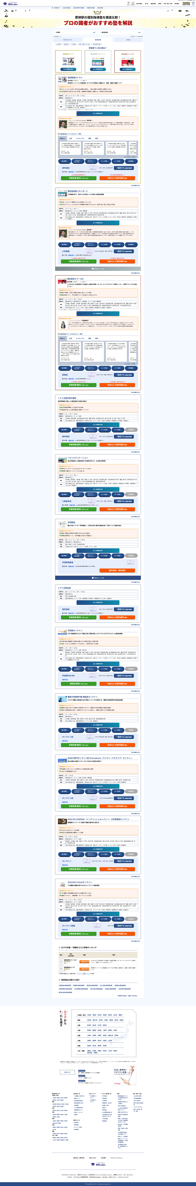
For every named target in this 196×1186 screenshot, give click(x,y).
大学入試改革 (137, 1100)
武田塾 (75, 1114)
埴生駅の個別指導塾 (92, 985)
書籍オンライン (118, 1175)
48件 (84, 281)
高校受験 (66, 44)
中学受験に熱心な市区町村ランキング (107, 1115)
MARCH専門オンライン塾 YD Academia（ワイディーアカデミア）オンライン (100, 758)
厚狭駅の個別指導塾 (78, 985)
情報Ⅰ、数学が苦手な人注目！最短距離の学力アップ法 (123, 1120)
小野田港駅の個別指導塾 (65, 989)
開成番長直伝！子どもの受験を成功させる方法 (123, 1097)
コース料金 (117, 161)
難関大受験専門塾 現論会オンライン (82, 696)
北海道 (89, 1015)
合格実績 (130, 161)
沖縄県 (95, 1052)
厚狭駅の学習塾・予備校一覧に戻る (127, 996)
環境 (96, 138)
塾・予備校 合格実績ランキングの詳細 (88, 1073)
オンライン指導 (78, 1127)
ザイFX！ (69, 1177)
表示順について (58, 36)
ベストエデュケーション (78, 457)
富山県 (94, 1025)
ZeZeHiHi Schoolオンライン (80, 882)
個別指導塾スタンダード (78, 191)
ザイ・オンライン (128, 1175)
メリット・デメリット (91, 161)
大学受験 (73, 44)
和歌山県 (110, 1035)
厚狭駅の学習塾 (91, 8)
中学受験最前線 (137, 1098)
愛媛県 (99, 1045)
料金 (70, 138)
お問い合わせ (92, 1158)
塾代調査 (177, 3)
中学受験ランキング (93, 1096)
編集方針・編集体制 (78, 1158)
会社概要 (103, 1158)
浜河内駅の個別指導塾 (124, 989)
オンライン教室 (68, 925)
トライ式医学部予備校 (67, 398)
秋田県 (110, 1015)
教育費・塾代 (105, 1105)
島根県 (94, 1040)
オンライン (66, 861)
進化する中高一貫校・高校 (138, 1110)
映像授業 (76, 1129)
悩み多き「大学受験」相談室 (123, 1125)
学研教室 (71, 522)
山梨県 (115, 1030)
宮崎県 (115, 1051)
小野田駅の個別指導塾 (65, 985)
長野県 (110, 1030)
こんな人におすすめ (77, 161)
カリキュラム (80, 138)
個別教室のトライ (75, 77)
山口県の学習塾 (66, 8)
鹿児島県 (89, 1052)
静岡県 (94, 1030)
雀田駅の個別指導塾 (120, 985)
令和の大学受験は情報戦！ (123, 1115)
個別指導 (76, 1122)
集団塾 (128, 40)
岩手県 (99, 1015)
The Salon (105, 1177)
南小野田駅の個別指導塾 (81, 989)
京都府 (99, 1035)
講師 (89, 138)
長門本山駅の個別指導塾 (65, 992)
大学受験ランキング (93, 1100)
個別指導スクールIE (75, 278)
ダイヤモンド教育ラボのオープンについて (90, 1083)
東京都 (89, 1020)
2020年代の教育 (137, 1096)
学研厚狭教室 (67, 562)
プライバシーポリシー (116, 1158)
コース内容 (104, 161)
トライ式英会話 (64, 587)
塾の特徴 (64, 161)
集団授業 (76, 1125)
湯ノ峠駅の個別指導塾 (106, 985)
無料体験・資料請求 (117, 570)
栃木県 (116, 1020)
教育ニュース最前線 (123, 1136)
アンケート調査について (83, 973)
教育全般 (104, 1110)
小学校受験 (105, 1118)
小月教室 (66, 251)
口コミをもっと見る (129, 157)
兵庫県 (94, 1035)
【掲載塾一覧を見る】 (79, 1096)
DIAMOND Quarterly (95, 1177)
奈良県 (105, 1035)
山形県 (115, 1015)
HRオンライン (113, 1177)
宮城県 (105, 1015)
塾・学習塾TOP (56, 8)
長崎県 (99, 1051)
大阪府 (89, 1035)
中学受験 (58, 44)
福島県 (120, 1015)
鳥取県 (89, 1040)
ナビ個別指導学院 (78, 1107)
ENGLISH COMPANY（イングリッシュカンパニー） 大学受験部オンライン (98, 819)
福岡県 (89, 1051)
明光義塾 (76, 1105)
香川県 (94, 1045)
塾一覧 (146, 3)
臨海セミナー (77, 1098)
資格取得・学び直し (107, 1103)
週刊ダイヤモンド (82, 1175)
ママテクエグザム (138, 1107)
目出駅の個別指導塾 (110, 989)
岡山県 (99, 1040)
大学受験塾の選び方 (107, 1112)
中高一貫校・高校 (168, 3)
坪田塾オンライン (75, 630)
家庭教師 (104, 1121)
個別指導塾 (153, 3)
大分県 (110, 1051)
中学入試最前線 (121, 1106)
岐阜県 (99, 1030)
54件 (84, 80)
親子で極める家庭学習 (138, 1103)
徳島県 (89, 1045)
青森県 (94, 1015)
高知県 (105, 1045)
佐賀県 (94, 1051)
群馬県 (121, 1020)
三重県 (105, 1030)
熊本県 (105, 1051)
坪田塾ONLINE (68, 675)
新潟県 (89, 1025)
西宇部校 (66, 168)
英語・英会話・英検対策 (123, 1129)
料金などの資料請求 (117, 178)
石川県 (99, 1025)
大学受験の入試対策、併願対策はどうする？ (123, 1146)
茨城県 (111, 1020)
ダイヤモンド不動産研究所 (81, 1177)
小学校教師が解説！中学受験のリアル (123, 1133)
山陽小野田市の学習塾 (78, 8)
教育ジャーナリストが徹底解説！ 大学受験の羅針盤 (123, 1140)
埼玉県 (101, 1020)
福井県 (105, 1025)
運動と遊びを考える (123, 1112)
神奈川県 (94, 1020)
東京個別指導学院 (78, 1100)
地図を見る (71, 172)
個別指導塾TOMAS (78, 1103)
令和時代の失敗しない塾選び (123, 1102)
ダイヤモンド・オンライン (69, 1175)
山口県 (110, 1040)
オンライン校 (67, 737)
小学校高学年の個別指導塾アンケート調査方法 (78, 109)
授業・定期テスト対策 (84, 44)
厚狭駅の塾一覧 (67, 40)
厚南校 (65, 374)
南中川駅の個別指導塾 (96, 989)
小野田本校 (66, 501)
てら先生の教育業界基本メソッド (123, 1109)
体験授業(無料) (79, 178)
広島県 (105, 1040)
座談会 (159, 3)
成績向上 (62, 138)
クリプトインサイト (123, 1177)
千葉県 (106, 1020)
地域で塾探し (139, 3)
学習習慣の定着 (96, 44)
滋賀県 (116, 1035)
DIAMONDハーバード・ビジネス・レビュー (100, 1175)
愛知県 (89, 1030)
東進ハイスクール (78, 1112)
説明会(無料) (79, 683)
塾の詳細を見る (135, 185)
